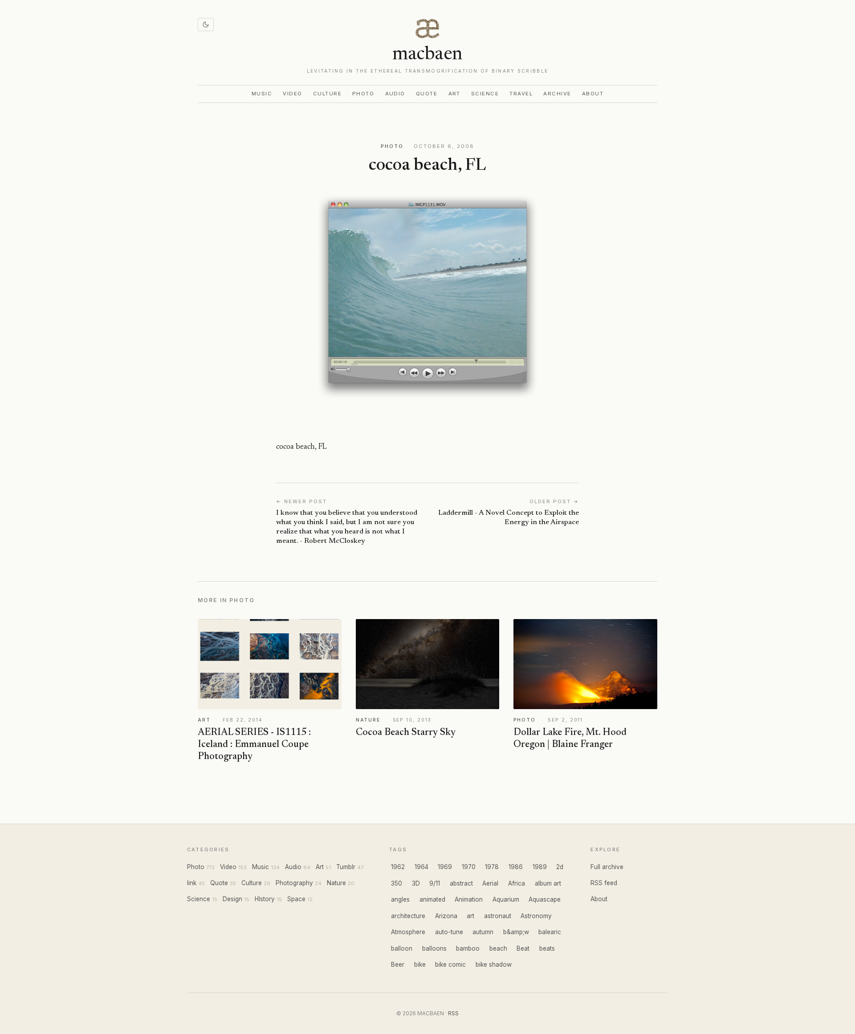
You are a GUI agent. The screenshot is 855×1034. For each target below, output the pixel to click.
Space (296, 899)
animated (432, 899)
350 (396, 883)
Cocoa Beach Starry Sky (406, 733)
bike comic (450, 964)
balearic (549, 932)
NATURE (368, 720)
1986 (516, 866)
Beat (523, 948)
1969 (445, 866)
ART (204, 720)
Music (262, 93)
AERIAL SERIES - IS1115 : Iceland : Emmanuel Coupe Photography (254, 745)
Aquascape (545, 899)
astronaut (497, 915)
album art (548, 883)
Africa (516, 883)
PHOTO (392, 146)
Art (454, 93)
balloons (434, 948)
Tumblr (345, 866)
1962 (398, 866)
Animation (469, 899)
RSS (453, 1013)
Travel (521, 93)
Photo (363, 93)
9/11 (434, 883)
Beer (397, 964)
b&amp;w (516, 932)
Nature (336, 882)
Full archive (606, 866)
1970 (469, 866)
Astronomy (536, 915)
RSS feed (603, 882)
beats (547, 948)
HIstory (265, 899)
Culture (327, 93)
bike (420, 964)
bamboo (468, 948)
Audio (395, 93)
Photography (294, 882)
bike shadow (494, 964)
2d (559, 866)
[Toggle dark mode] (206, 24)
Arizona (446, 915)
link (191, 882)
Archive (557, 93)
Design (232, 899)
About (593, 93)
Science (485, 93)
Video (292, 93)
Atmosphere (408, 932)
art (470, 915)
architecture (408, 915)
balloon (401, 948)
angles (400, 899)
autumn (482, 932)
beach (498, 948)
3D (416, 883)
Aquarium (506, 899)
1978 (492, 866)
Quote (427, 93)
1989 (540, 866)
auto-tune (449, 932)
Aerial (490, 883)
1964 (421, 866)
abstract (461, 883)
